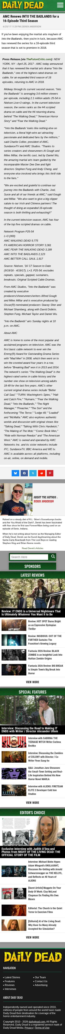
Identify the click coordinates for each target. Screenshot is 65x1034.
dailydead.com (37, 1021)
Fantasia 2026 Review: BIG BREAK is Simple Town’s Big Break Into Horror (45, 669)
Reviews (10, 985)
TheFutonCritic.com (38, 59)
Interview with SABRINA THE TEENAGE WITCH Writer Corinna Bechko (44, 742)
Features (10, 981)
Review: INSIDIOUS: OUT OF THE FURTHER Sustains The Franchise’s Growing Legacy (45, 640)
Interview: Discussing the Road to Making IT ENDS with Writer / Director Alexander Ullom (30, 729)
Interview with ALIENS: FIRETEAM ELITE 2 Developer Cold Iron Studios (45, 790)
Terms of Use (42, 1027)
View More (32, 682)
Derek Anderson (31, 26)
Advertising (41, 985)
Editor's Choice (32, 812)
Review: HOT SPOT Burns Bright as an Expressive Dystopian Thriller (44, 625)
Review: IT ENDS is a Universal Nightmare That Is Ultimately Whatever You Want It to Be (31, 612)
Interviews (10, 989)
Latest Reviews (32, 575)
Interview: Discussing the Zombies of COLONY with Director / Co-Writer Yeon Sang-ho (45, 757)
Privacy (29, 1027)
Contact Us (41, 981)
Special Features (32, 692)
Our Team (40, 977)
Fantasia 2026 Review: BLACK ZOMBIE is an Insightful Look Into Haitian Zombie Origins (45, 655)
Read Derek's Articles (32, 548)
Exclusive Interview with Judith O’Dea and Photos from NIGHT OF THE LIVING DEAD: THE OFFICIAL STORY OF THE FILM (31, 852)
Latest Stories (12, 977)
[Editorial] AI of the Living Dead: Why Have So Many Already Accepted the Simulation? (44, 925)
